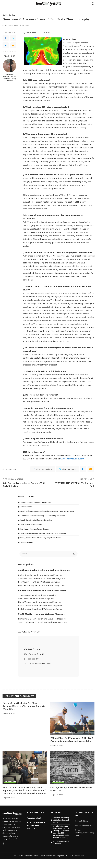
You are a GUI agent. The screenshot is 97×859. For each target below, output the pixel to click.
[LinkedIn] (6, 45)
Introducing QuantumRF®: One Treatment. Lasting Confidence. (9, 77)
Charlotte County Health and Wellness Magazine (41, 578)
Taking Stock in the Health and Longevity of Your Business (41, 538)
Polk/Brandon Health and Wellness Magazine (40, 609)
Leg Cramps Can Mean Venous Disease (34, 529)
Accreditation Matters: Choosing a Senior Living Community (42, 516)
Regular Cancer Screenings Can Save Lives (35, 502)
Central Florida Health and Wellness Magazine (42, 590)
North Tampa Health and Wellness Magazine (40, 602)
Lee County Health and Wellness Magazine (39, 582)
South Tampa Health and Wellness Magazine (40, 605)
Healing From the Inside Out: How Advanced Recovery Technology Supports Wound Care (24, 706)
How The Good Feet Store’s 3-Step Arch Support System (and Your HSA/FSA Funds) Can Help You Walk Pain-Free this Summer (25, 790)
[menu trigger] (5, 4)
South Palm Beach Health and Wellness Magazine (42, 622)
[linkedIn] (83, 469)
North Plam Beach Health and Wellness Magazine (42, 619)
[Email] (13, 45)
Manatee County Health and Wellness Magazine (41, 585)
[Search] (92, 4)
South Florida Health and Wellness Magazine (41, 614)
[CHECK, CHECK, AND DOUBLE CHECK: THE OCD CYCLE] (72, 767)
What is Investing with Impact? (31, 524)
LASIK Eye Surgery (27, 542)
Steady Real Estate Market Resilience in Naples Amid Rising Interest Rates (47, 511)
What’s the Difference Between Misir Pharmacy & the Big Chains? (43, 533)
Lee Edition (70, 732)
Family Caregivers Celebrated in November (36, 520)
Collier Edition (9, 15)
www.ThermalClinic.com (72, 459)
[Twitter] (13, 38)
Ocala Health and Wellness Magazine (36, 598)
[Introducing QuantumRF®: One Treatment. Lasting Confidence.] (9, 65)
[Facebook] (6, 38)
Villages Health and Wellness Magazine (37, 595)
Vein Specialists (26, 507)
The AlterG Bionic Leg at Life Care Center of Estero (61, 820)
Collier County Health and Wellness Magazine (40, 575)
